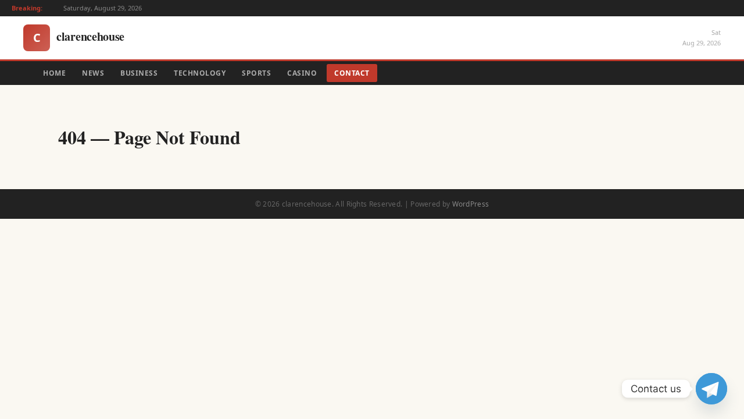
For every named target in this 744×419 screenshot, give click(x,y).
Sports (256, 73)
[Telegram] (711, 388)
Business (139, 73)
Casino (302, 73)
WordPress (470, 204)
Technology (200, 73)
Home (54, 73)
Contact (352, 73)
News (93, 73)
